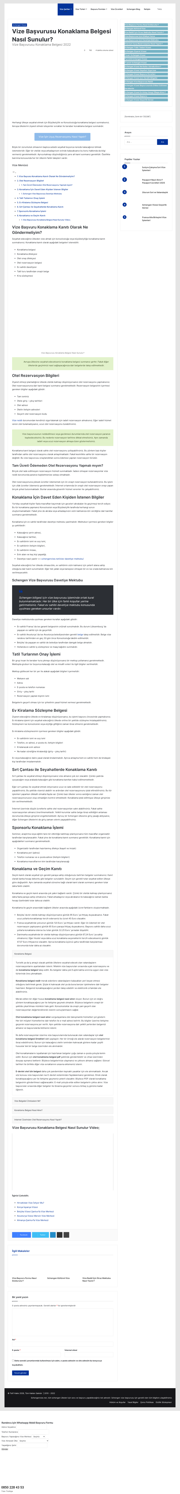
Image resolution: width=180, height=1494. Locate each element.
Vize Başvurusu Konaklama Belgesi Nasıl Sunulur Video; (47, 220)
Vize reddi (17, 420)
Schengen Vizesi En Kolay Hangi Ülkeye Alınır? (145, 92)
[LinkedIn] (53, 1235)
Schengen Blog (133, 9)
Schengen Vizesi (19, 25)
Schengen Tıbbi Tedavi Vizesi (138, 48)
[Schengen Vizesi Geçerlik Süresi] (132, 208)
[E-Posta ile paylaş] (59, 1235)
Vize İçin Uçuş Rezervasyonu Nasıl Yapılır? (62, 136)
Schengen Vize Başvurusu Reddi (139, 82)
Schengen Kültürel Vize (58, 1278)
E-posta (16, 1350)
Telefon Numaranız (10, 1432)
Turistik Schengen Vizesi (136, 59)
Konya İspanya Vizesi (27, 1207)
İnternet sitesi (71, 1350)
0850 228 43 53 (12, 1487)
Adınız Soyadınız (9, 1427)
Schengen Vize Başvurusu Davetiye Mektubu (42, 194)
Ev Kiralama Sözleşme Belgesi (33, 202)
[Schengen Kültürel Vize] (62, 1266)
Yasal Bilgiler (133, 1402)
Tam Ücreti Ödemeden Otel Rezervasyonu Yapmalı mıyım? (47, 185)
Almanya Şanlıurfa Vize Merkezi (33, 1220)
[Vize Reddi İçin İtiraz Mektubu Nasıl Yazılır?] (97, 1266)
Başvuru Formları (98, 9)
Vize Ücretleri (117, 9)
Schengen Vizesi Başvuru (136, 96)
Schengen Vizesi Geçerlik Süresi (139, 100)
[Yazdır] (66, 1235)
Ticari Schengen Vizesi (135, 55)
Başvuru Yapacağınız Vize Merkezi (16, 1436)
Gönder (5, 1449)
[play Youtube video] (62, 1161)
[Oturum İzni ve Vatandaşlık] (132, 196)
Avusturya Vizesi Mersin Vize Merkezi (35, 1216)
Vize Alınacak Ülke (10, 1441)
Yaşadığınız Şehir (9, 1445)
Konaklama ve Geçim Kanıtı (32, 215)
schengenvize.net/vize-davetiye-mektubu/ (62, 558)
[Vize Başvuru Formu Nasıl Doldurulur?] (27, 1266)
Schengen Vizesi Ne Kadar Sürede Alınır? (143, 66)
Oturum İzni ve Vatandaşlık (155, 192)
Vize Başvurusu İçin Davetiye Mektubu (142, 40)
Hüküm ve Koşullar (117, 1402)
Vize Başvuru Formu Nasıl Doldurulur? (142, 25)
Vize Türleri (80, 9)
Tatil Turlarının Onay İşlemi (32, 198)
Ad (14, 1339)
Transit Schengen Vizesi (136, 63)
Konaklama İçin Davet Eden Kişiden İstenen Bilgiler (43, 189)
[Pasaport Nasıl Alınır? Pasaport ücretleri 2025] (132, 183)
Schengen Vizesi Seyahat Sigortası (140, 70)
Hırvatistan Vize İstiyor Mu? (30, 1202)
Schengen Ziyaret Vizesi (135, 51)
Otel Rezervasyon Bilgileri (31, 180)
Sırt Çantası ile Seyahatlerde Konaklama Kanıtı (41, 207)
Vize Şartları (65, 9)
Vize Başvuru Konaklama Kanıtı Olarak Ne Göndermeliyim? (47, 176)
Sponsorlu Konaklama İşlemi (32, 211)
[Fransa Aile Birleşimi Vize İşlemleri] (132, 221)
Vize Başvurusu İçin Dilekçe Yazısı (140, 36)
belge (80, 634)
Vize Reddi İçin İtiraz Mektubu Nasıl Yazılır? (144, 32)
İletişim (147, 9)
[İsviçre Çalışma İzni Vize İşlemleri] (132, 171)
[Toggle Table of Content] (14, 172)
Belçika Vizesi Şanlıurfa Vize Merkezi (35, 1211)
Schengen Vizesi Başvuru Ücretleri (140, 74)
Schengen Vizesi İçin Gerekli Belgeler (141, 78)
